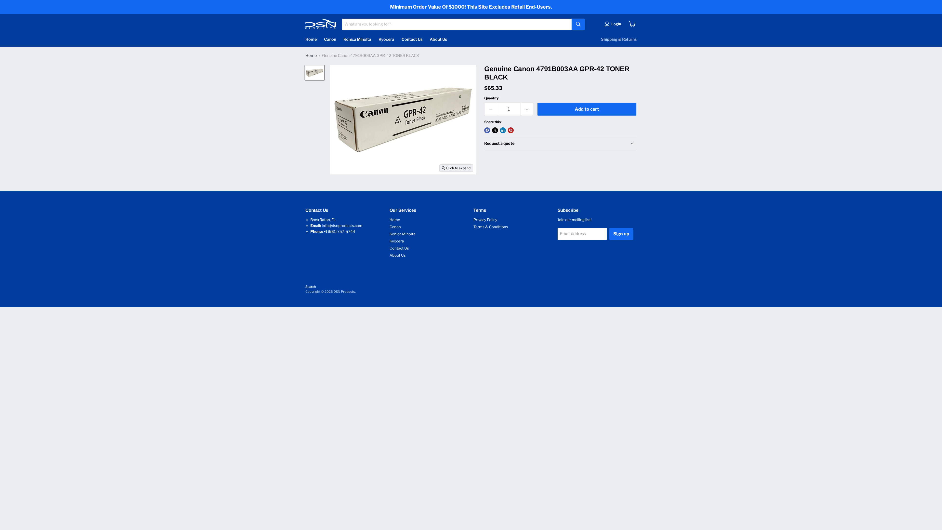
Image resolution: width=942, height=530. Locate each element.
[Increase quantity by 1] (527, 109)
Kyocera (386, 39)
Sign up (621, 233)
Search (310, 287)
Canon (330, 39)
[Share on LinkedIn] (503, 130)
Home (311, 39)
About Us (438, 39)
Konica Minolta (357, 39)
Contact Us (412, 39)
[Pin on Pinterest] (511, 130)
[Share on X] (495, 130)
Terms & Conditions (490, 227)
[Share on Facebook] (487, 130)
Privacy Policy (485, 220)
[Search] (578, 24)
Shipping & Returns (619, 39)
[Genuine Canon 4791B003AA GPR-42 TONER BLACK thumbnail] (314, 72)
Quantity (491, 98)
